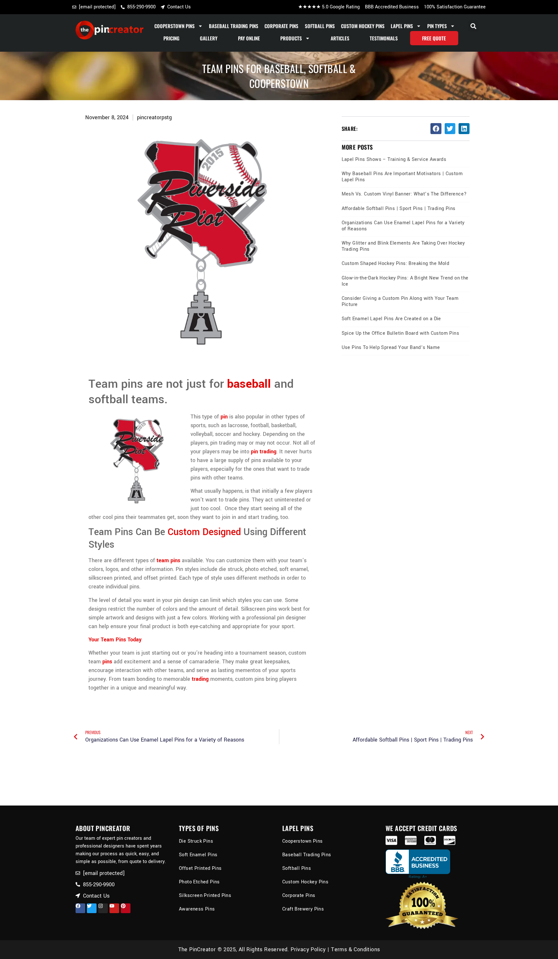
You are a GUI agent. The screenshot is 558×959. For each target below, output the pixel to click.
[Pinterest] (125, 908)
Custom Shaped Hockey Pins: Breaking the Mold (396, 263)
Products (291, 38)
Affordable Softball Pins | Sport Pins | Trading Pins (399, 208)
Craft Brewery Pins (303, 909)
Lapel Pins (402, 25)
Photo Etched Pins (199, 882)
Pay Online (249, 38)
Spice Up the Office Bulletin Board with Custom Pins (400, 333)
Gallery (208, 38)
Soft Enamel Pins (198, 854)
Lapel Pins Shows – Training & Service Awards (394, 159)
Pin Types (437, 25)
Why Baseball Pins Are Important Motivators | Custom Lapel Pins (402, 176)
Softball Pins (320, 25)
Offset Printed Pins (200, 868)
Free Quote (434, 38)
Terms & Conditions (355, 949)
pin (224, 416)
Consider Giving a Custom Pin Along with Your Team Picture (400, 301)
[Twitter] (92, 908)
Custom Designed (204, 532)
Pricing (171, 38)
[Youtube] (114, 908)
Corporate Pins (281, 25)
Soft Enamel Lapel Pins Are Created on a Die (391, 318)
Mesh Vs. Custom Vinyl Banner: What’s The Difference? (404, 194)
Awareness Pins (197, 909)
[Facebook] (80, 908)
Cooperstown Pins (174, 25)
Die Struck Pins (196, 841)
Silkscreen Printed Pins (205, 895)
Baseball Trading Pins (233, 25)
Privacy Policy (308, 949)
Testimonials (384, 38)
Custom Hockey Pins (363, 25)
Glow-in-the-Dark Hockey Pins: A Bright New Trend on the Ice (405, 281)
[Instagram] (103, 908)
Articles (340, 38)
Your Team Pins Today (114, 639)
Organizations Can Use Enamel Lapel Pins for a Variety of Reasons (403, 225)
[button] (473, 26)
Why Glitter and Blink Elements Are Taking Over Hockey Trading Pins (403, 246)
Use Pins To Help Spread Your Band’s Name (391, 347)
